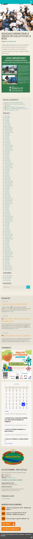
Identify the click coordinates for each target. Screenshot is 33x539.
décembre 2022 (9, 181)
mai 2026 (7, 120)
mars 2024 (7, 159)
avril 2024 (7, 157)
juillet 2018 (7, 259)
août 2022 (7, 187)
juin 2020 (7, 225)
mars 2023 (7, 176)
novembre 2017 (9, 267)
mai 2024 (7, 156)
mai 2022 (7, 191)
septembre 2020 (9, 221)
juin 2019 (7, 243)
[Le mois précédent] (27, 384)
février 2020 (8, 231)
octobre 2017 (8, 268)
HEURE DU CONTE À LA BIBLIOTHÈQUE (14, 102)
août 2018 (7, 258)
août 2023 (7, 169)
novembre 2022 (9, 182)
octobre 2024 (8, 148)
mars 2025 (7, 141)
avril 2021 (7, 210)
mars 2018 (7, 264)
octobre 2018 (8, 255)
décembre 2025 (9, 128)
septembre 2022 (9, 185)
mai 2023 (7, 173)
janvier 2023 (8, 179)
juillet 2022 (7, 188)
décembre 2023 (9, 163)
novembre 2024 (9, 147)
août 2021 (7, 204)
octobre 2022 (8, 184)
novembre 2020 (9, 218)
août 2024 (7, 151)
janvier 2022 (8, 197)
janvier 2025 (8, 144)
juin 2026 (7, 119)
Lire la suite (11, 311)
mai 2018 (7, 261)
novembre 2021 (9, 200)
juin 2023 (7, 172)
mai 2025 (7, 138)
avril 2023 (7, 175)
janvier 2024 (8, 162)
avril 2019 (7, 246)
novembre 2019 (9, 236)
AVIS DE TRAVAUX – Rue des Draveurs (15, 107)
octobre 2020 (8, 219)
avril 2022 (7, 193)
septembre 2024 (9, 150)
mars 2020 (7, 230)
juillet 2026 (7, 117)
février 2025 (8, 142)
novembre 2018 (9, 253)
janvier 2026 (8, 126)
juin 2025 (7, 136)
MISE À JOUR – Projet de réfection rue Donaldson (15, 104)
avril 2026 (7, 122)
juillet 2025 (7, 135)
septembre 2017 (9, 270)
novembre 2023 (9, 165)
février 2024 (8, 160)
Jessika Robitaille (6, 498)
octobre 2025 (8, 131)
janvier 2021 (8, 215)
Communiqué (8, 277)
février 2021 (8, 213)
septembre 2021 (9, 203)
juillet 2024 (7, 153)
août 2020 (7, 222)
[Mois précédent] (5, 384)
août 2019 (7, 240)
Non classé (7, 278)
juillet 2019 (7, 241)
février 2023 (8, 178)
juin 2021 (7, 207)
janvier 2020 (8, 233)
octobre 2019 (8, 237)
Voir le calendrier (9, 443)
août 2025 (7, 134)
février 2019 (8, 249)
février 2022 (8, 196)
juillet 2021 (7, 206)
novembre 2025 (9, 129)
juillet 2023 (7, 170)
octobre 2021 (8, 201)
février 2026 (8, 125)
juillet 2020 (7, 224)
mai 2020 (7, 227)
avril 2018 (7, 262)
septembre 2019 (9, 238)
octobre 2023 (8, 166)
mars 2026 (7, 123)
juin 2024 (7, 154)
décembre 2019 (9, 234)
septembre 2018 (9, 256)
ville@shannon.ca (10, 477)
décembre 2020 (9, 216)
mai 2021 (7, 209)
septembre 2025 (9, 132)
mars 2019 (7, 247)
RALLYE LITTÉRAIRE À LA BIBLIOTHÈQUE (16, 108)
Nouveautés (8, 280)
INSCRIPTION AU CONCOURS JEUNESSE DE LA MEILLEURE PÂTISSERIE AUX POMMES (16, 419)
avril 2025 (7, 139)
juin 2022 (7, 190)
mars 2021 (7, 212)
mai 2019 (7, 244)
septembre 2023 (9, 167)
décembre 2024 (9, 145)
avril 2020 (7, 228)
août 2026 (7, 116)
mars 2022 (7, 194)
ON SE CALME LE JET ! (11, 110)
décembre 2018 (9, 252)
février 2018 (8, 265)
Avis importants (8, 276)
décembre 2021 (9, 199)
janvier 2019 (8, 250)
